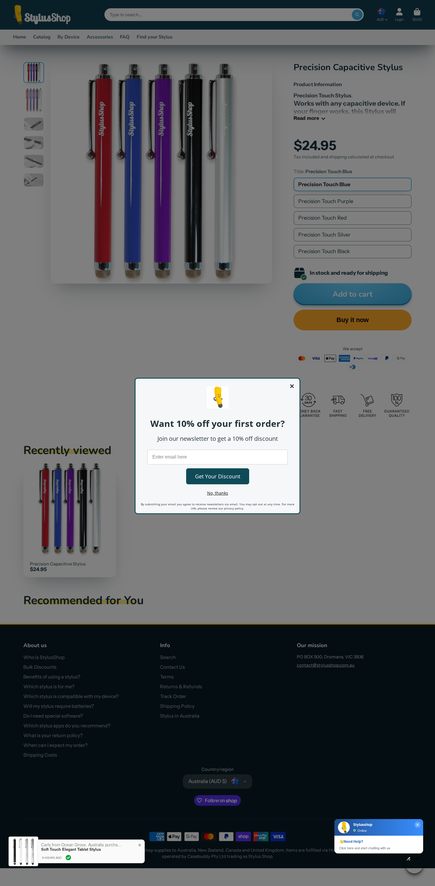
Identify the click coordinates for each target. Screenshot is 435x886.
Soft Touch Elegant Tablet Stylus (71, 849)
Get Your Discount (217, 476)
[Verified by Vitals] (68, 857)
